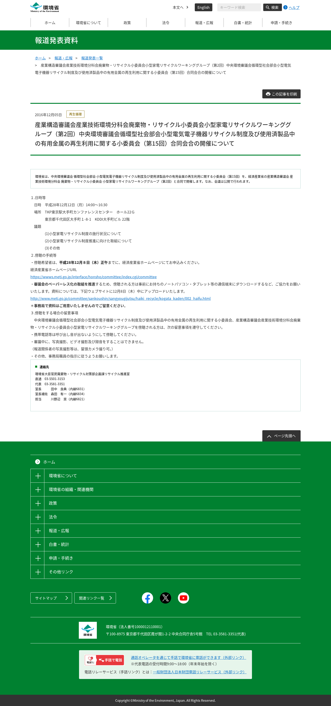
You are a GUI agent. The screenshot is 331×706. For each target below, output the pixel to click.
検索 (275, 7)
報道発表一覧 (92, 58)
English (203, 7)
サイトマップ (46, 598)
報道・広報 (63, 58)
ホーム (50, 22)
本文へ (178, 7)
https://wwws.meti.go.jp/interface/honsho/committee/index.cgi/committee (93, 276)
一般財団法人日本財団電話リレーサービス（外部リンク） (200, 671)
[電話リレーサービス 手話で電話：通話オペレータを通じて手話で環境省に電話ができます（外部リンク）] (104, 660)
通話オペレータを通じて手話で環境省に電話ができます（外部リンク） (188, 657)
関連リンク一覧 (91, 598)
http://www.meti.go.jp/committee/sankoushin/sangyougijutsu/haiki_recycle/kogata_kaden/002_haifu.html (120, 298)
